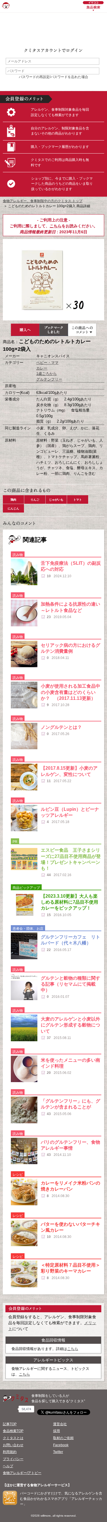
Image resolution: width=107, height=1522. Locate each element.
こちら (56, 226)
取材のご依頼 (63, 1438)
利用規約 (10, 1452)
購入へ (25, 330)
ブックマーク (53, 330)
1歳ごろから (46, 373)
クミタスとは (13, 1438)
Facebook (60, 1445)
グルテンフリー (49, 379)
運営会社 (60, 1424)
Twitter (58, 1452)
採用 (56, 1431)
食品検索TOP (13, 1431)
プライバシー (13, 1459)
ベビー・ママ (47, 362)
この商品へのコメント (82, 330)
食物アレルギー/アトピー (22, 1473)
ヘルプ (8, 1466)
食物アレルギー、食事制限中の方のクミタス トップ (42, 201)
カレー (41, 368)
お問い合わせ (13, 1445)
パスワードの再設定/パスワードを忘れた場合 (53, 77)
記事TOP (10, 1424)
